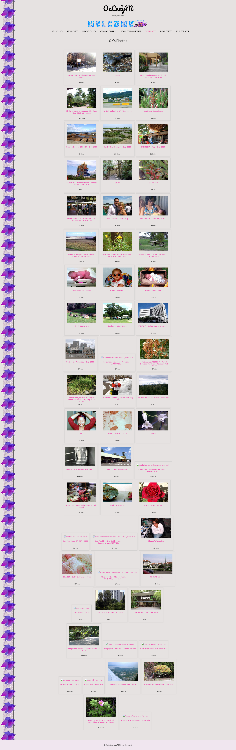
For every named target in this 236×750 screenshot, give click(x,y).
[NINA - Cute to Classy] (117, 420)
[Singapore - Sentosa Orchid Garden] (120, 644)
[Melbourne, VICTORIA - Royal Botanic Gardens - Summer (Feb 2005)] (154, 349)
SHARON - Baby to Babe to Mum (77, 577)
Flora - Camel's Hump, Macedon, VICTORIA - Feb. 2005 (117, 255)
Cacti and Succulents (153, 111)
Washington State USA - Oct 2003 (159, 684)
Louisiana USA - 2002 (117, 326)
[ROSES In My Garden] (153, 492)
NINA (82, 434)
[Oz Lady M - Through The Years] (80, 456)
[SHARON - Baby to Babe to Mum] (77, 564)
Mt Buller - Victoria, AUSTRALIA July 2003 (117, 399)
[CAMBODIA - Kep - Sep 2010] (153, 134)
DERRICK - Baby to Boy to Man (153, 219)
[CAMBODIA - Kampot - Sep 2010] (117, 134)
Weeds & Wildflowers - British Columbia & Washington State (101, 721)
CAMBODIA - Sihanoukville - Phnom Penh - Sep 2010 (81, 184)
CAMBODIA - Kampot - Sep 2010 (117, 147)
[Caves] (117, 170)
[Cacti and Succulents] (153, 98)
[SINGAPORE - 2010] (81, 608)
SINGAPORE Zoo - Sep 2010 (146, 613)
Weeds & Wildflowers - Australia (135, 720)
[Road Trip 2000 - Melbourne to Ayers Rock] (153, 465)
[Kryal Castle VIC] (81, 313)
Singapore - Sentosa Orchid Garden (120, 649)
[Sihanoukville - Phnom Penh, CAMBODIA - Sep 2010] (117, 572)
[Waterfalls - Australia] (93, 680)
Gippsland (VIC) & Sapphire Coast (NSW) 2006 (154, 255)
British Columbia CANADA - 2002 (118, 111)
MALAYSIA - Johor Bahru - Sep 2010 (153, 326)
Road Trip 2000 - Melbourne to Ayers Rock (152, 470)
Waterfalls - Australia (93, 684)
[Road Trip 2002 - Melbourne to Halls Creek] (81, 492)
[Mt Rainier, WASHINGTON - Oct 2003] (153, 385)
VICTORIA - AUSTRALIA (70, 684)
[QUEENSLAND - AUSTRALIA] (116, 456)
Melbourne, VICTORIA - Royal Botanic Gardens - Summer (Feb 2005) (154, 364)
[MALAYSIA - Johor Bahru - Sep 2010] (153, 313)
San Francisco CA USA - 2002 (75, 541)
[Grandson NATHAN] (153, 277)
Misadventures (89, 31)
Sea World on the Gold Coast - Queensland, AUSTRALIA (108, 542)
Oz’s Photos (150, 31)
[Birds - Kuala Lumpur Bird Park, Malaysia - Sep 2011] (153, 62)
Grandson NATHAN (153, 290)
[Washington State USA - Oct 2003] (159, 671)
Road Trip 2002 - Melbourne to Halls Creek (81, 506)
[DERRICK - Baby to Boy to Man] (153, 205)
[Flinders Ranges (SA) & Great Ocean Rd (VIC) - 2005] (81, 241)
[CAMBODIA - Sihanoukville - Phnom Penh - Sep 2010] (81, 170)
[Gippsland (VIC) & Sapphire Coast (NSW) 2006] (153, 241)
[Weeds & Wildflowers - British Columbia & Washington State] (101, 707)
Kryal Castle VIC (82, 326)
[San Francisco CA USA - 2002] (75, 537)
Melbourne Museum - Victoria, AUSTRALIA (116, 363)
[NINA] (81, 420)
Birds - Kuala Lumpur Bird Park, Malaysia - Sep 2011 (153, 76)
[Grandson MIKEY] (117, 277)
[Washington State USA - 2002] (123, 671)
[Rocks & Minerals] (117, 492)
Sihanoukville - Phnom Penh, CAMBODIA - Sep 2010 (113, 578)
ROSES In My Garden (153, 505)
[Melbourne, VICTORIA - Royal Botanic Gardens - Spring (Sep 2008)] (81, 385)
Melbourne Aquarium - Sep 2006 (80, 362)
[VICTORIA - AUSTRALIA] (70, 680)
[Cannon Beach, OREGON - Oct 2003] (81, 134)
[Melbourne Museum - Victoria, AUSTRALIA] (117, 357)
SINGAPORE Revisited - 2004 (110, 613)
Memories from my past (130, 31)
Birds (117, 75)
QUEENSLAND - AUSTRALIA (116, 469)
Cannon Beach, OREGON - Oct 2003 (81, 147)
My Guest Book (182, 31)
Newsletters (166, 31)
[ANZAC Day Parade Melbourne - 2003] (81, 62)
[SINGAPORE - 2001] (157, 564)
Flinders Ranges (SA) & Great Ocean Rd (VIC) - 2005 (81, 255)
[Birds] (117, 62)
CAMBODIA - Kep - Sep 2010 (153, 147)
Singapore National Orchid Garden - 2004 (84, 649)
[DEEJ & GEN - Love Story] (117, 205)
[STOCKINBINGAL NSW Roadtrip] (154, 644)
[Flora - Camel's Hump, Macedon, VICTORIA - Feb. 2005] (117, 241)
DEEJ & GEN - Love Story (117, 219)
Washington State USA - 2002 (123, 684)
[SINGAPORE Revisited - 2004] (110, 600)
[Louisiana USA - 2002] (117, 313)
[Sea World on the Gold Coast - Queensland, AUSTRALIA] (114, 537)
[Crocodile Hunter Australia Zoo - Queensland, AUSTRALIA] (81, 205)
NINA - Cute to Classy (117, 434)
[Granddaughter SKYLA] (81, 277)
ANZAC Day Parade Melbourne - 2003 (81, 76)
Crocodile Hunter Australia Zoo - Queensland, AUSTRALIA (81, 219)
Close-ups (153, 183)
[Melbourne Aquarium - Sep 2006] (80, 349)
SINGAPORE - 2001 (158, 577)
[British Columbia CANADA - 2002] (117, 98)
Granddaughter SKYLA (81, 290)
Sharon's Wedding (156, 541)
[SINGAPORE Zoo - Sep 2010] (146, 600)
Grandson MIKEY (117, 290)
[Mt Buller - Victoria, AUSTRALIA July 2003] (117, 385)
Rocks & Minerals (117, 505)
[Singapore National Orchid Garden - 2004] (84, 635)
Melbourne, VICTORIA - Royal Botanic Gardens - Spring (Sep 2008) (81, 400)
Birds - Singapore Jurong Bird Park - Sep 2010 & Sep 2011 (81, 112)
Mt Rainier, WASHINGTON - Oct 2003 (153, 398)
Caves (117, 183)
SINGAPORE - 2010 (81, 613)
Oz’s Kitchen (57, 31)
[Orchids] (153, 420)
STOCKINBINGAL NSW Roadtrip (153, 649)
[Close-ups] (153, 170)
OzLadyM (118, 8)
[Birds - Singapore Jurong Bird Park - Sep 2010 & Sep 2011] (81, 98)
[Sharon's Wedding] (156, 528)
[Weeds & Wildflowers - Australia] (135, 716)
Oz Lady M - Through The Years (80, 469)
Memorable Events (108, 31)
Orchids (153, 434)
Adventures (72, 31)
